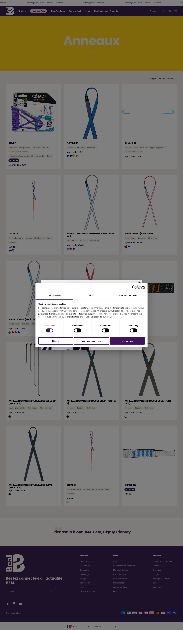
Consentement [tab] (54, 296)
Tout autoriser (127, 341)
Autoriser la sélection (91, 341)
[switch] (77, 330)
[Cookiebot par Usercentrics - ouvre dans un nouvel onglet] (134, 287)
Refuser (55, 341)
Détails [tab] (92, 295)
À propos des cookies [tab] (128, 295)
